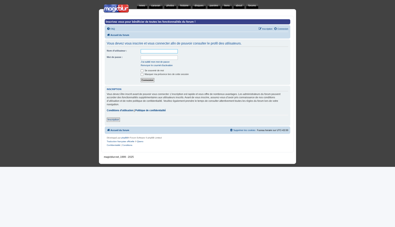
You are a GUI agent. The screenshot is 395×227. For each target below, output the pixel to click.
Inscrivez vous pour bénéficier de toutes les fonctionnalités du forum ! (150, 21)
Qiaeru (140, 141)
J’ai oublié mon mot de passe (155, 62)
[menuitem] (111, 28)
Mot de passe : (115, 57)
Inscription (113, 119)
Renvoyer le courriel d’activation (157, 65)
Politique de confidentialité (150, 110)
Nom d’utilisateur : (117, 50)
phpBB (124, 138)
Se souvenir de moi (154, 70)
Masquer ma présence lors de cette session (166, 74)
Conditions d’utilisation (120, 110)
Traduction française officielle (120, 141)
